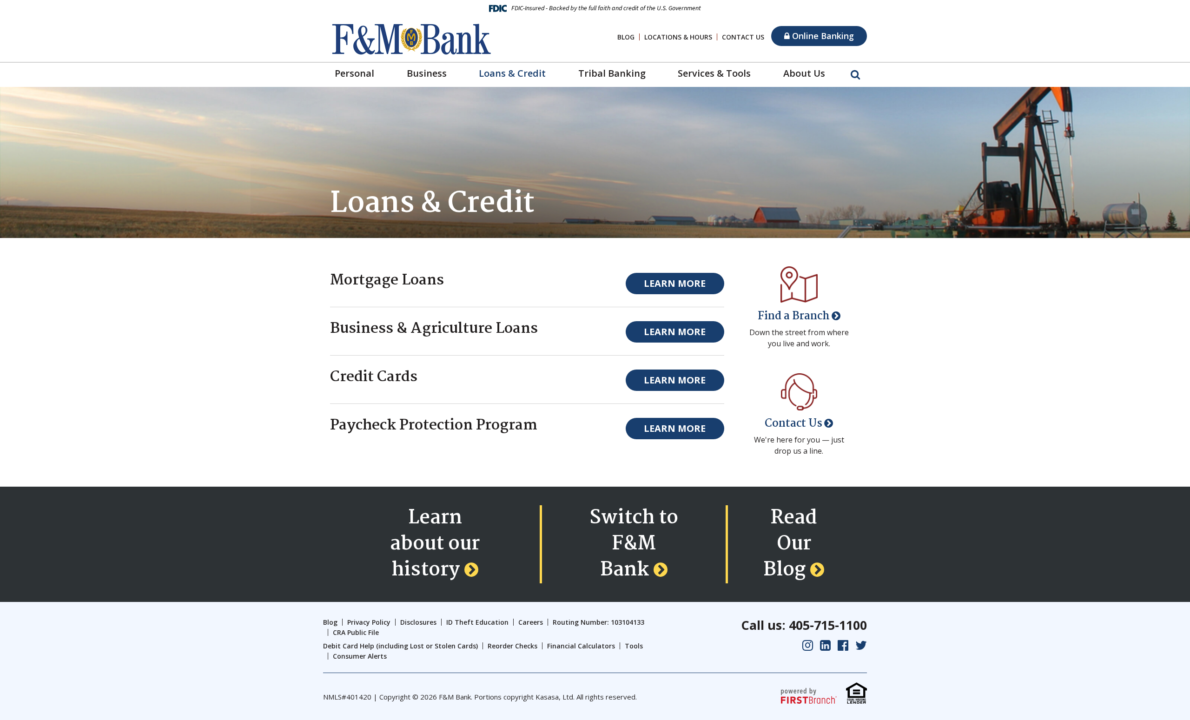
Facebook (843, 645)
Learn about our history (435, 544)
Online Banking (822, 35)
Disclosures (418, 622)
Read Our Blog (790, 544)
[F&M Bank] (411, 38)
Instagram (807, 645)
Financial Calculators (581, 645)
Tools (634, 645)
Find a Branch (794, 316)
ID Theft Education (477, 622)
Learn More (675, 283)
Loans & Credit (512, 73)
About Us (804, 73)
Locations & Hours (678, 37)
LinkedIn (825, 645)
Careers (530, 622)
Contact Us (743, 37)
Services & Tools (714, 73)
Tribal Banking (612, 73)
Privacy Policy (368, 622)
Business (427, 73)
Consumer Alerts (360, 656)
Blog (626, 37)
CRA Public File (356, 632)
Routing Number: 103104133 (598, 622)
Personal (354, 73)
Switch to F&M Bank (633, 544)
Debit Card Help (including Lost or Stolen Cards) (400, 645)
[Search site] (855, 74)
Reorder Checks (512, 645)
